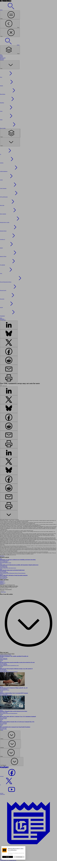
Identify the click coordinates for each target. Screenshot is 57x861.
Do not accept (19, 856)
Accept (7, 856)
